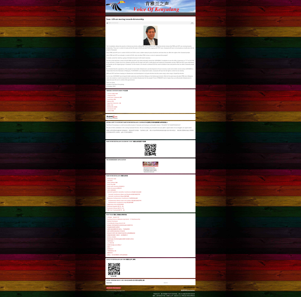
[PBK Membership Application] (150, 179)
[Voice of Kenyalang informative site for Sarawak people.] (150, 20)
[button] (297, 52)
